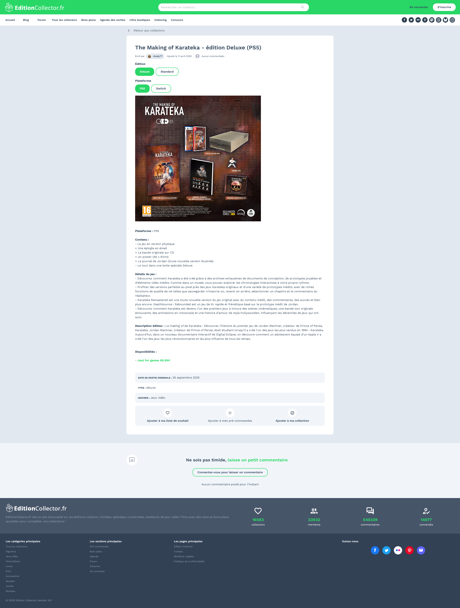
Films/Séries (13, 561)
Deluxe (145, 71)
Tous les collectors (64, 20)
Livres (9, 566)
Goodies (10, 581)
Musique (10, 591)
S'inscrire (444, 7)
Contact (178, 551)
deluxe (151, 387)
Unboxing (160, 20)
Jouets (9, 586)
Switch (161, 88)
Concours (177, 20)
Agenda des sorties (112, 20)
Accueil (10, 20)
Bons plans (88, 20)
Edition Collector (183, 546)
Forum (42, 20)
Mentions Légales (184, 556)
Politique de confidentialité (189, 561)
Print (8, 571)
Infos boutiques (140, 20)
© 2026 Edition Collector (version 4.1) (29, 600)
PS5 (142, 88)
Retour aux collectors (149, 30)
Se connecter (419, 7)
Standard (167, 71)
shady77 (158, 56)
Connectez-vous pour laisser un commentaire (230, 472)
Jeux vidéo (157, 397)
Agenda (94, 556)
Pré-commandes (99, 546)
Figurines (11, 551)
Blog (26, 20)
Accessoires (12, 576)
